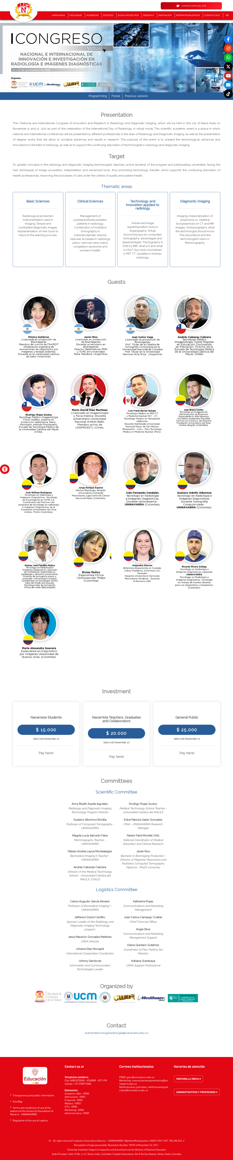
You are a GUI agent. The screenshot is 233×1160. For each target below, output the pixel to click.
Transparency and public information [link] (33, 1095)
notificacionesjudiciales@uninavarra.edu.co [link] (143, 1088)
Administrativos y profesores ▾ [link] (196, 1092)
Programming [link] (97, 96)
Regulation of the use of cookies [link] (30, 1120)
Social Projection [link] (128, 15)
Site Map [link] (17, 1101)
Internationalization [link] (188, 15)
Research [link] (148, 15)
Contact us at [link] (212, 15)
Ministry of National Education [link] (150, 1149)
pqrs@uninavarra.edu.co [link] (140, 1077)
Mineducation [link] (141, 1140)
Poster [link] (115, 96)
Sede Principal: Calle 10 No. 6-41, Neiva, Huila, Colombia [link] (81, 1153)
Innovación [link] (165, 15)
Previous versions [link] (136, 96)
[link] (4, 469)
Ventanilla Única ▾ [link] (188, 1078)
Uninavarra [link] (58, 15)
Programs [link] (76, 15)
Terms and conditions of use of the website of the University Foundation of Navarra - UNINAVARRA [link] (31, 1111)
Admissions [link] (92, 15)
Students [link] (108, 15)
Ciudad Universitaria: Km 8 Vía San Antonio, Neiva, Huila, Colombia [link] (147, 1153)
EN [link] (227, 15)
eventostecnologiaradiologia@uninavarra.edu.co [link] (116, 1033)
